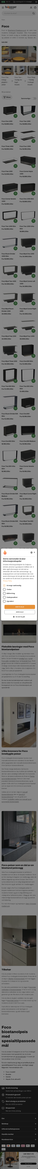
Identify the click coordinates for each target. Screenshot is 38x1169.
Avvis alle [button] (20, 612)
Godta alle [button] (19, 607)
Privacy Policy (7, 581)
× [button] (34, 552)
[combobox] (32, 552)
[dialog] (19, 584)
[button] (19, 617)
